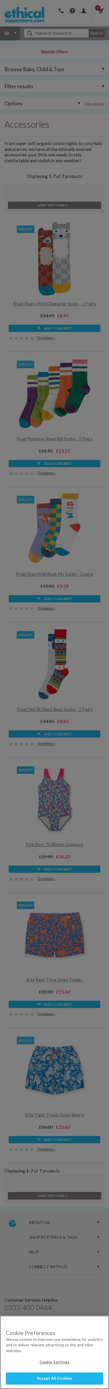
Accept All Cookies (54, 1378)
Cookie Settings (55, 1362)
